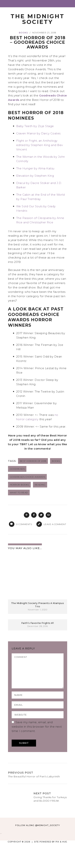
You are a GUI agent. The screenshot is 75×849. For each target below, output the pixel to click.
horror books (19, 484)
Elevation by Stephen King (35, 175)
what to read (19, 492)
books (23, 32)
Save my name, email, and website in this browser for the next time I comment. (37, 726)
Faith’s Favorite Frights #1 (37, 623)
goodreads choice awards (27, 476)
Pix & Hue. (62, 842)
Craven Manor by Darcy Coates (38, 133)
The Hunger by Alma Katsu (35, 168)
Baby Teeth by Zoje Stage (35, 126)
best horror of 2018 (33, 461)
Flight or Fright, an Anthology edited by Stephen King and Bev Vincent (39, 145)
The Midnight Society (37, 19)
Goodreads (17, 468)
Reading (40, 484)
